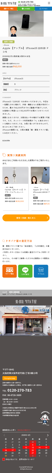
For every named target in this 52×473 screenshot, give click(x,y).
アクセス (44, 8)
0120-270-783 (19, 390)
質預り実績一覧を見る (26, 217)
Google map (9, 378)
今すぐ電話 (9, 8)
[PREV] (4, 435)
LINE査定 (27, 8)
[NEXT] (47, 435)
